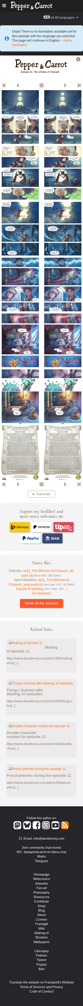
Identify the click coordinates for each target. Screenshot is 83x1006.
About (41, 915)
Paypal (41, 964)
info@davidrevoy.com (48, 838)
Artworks (41, 883)
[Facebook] (37, 828)
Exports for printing (41, 589)
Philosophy (41, 892)
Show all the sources (41, 603)
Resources (41, 897)
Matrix (41, 856)
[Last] (79, 85)
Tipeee (42, 960)
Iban (41, 969)
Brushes (42, 937)
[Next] (65, 85)
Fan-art (41, 888)
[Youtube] (56, 828)
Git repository (41, 593)
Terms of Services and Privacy (41, 987)
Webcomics (41, 879)
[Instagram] (46, 828)
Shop (41, 906)
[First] (4, 85)
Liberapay (41, 951)
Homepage (42, 874)
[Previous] (18, 85)
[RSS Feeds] (65, 828)
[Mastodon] (18, 828)
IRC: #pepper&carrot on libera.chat (41, 852)
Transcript (43, 494)
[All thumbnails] (41, 85)
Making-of (41, 933)
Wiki (41, 928)
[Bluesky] (27, 828)
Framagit (41, 924)
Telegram (41, 861)
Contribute (41, 901)
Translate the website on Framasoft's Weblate (41, 982)
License (41, 919)
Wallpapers (41, 942)
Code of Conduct (41, 991)
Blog (41, 910)
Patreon (41, 955)
